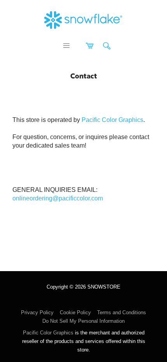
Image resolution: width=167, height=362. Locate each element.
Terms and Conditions (121, 312)
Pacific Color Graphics (112, 120)
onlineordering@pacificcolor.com (57, 198)
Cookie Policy (75, 312)
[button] (66, 46)
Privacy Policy (37, 312)
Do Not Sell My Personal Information (83, 321)
